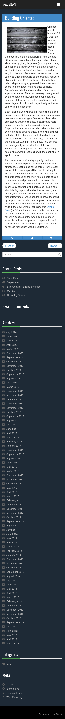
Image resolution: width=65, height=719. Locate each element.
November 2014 (15, 513)
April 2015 (11, 492)
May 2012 (11, 635)
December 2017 (15, 403)
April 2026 (11, 344)
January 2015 (13, 504)
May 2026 (11, 340)
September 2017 (15, 416)
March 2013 (12, 597)
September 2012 (15, 622)
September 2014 (15, 521)
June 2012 (12, 630)
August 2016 (13, 458)
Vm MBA (9, 4)
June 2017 (12, 428)
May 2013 (11, 588)
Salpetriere (13, 282)
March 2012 (12, 643)
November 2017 (15, 407)
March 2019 (12, 386)
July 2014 (11, 529)
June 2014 (12, 534)
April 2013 (11, 593)
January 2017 (13, 445)
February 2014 (14, 550)
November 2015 (15, 479)
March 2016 (12, 471)
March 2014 (12, 546)
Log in (9, 684)
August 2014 (13, 525)
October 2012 (13, 618)
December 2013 (15, 559)
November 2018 (15, 395)
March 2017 (12, 437)
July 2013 (11, 580)
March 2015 (12, 496)
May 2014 (11, 538)
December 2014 (15, 508)
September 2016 (15, 454)
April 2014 (11, 542)
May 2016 (11, 466)
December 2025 (15, 353)
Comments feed (14, 693)
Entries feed (12, 688)
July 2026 (11, 332)
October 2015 (13, 483)
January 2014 (13, 555)
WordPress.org (14, 697)
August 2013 (13, 576)
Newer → (55, 245)
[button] (32, 238)
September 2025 (15, 357)
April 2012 (11, 639)
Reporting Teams (16, 295)
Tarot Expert (13, 278)
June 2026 (12, 336)
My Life (11, 291)
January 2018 (13, 399)
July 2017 (11, 424)
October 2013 (13, 567)
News (9, 664)
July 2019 (11, 382)
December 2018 (15, 391)
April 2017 (11, 433)
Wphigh (59, 714)
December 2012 (15, 609)
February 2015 (14, 500)
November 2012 (15, 614)
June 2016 (12, 462)
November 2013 (15, 563)
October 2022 (13, 361)
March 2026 (12, 349)
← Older (9, 245)
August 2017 (13, 420)
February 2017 (14, 441)
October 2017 (13, 412)
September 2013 (15, 571)
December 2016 (15, 450)
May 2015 (11, 487)
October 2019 (13, 370)
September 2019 (15, 374)
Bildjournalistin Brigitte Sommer (23, 286)
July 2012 (11, 626)
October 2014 (13, 517)
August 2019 (13, 378)
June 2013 (12, 584)
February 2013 (14, 601)
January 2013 (13, 605)
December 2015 (15, 475)
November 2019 (15, 365)
